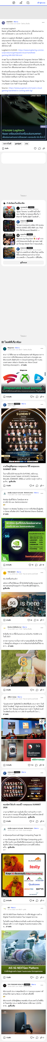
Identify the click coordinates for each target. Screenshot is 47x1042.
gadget (18, 143)
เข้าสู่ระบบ (41, 3)
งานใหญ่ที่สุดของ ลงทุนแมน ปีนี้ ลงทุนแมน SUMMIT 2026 (21, 467)
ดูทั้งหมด (23, 262)
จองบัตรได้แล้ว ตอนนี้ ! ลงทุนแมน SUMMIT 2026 (22, 806)
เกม (26, 143)
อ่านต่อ (24, 365)
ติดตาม (16, 22)
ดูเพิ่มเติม (12, 481)
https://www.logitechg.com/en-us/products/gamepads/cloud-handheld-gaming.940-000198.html (23, 52)
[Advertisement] (23, 12)
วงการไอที (7, 143)
